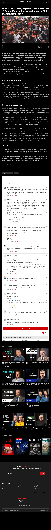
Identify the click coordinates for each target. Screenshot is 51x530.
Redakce (20, 485)
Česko (11, 173)
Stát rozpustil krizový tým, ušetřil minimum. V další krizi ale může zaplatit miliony (39, 384)
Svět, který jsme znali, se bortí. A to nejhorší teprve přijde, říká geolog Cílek (37, 427)
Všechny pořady (43, 435)
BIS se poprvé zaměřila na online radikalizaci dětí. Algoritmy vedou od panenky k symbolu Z (37, 404)
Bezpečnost (5, 173)
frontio (48, 510)
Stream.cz (36, 488)
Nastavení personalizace (39, 492)
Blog (3, 489)
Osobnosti (6, 487)
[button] (47, 419)
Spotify (36, 485)
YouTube (36, 486)
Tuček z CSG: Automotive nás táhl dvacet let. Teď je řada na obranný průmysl (14, 384)
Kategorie (5, 485)
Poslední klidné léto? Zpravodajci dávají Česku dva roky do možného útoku (14, 427)
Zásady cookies (22, 486)
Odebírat (42, 473)
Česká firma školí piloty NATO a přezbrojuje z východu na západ (39, 363)
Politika (16, 173)
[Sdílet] (45, 47)
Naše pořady (6, 483)
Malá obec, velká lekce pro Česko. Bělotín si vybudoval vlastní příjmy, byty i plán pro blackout (14, 363)
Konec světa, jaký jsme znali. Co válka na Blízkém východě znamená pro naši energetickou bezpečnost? (14, 404)
